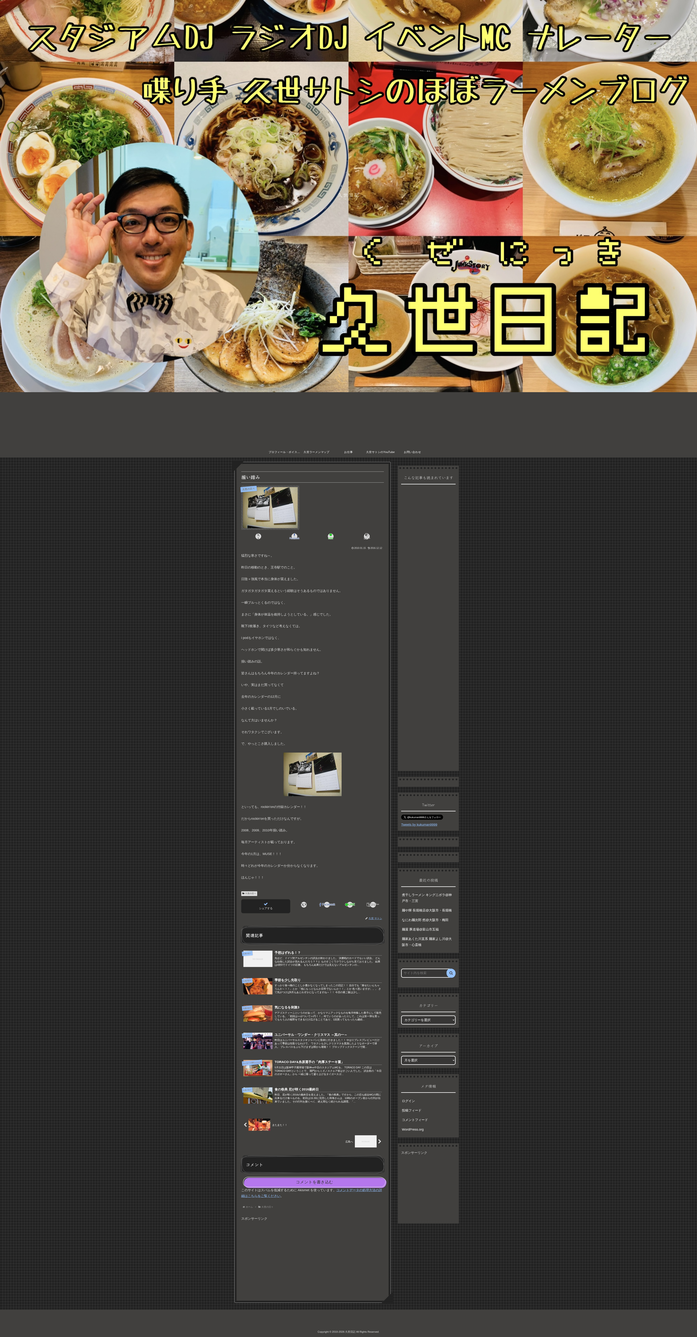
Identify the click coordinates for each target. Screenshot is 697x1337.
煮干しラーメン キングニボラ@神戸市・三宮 (427, 898)
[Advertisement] (348, 419)
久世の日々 (250, 893)
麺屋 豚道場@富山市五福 (420, 929)
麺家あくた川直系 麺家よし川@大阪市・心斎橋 (427, 941)
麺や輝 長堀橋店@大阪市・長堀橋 (427, 910)
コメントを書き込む (314, 1182)
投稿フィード (411, 1110)
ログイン (408, 1101)
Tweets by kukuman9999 (419, 824)
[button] (367, 536)
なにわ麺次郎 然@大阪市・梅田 (425, 920)
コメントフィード (415, 1120)
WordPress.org (413, 1129)
